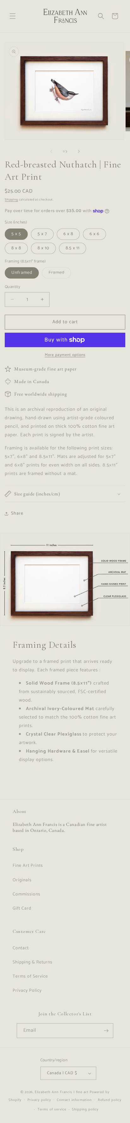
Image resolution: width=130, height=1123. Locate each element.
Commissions (26, 894)
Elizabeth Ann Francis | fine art (62, 1092)
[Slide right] (79, 151)
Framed (60, 274)
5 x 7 (42, 234)
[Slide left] (51, 151)
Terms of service (52, 1109)
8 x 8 (16, 248)
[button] (13, 16)
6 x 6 (94, 234)
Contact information (74, 1100)
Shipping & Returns (32, 962)
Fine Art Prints (28, 865)
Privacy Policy (27, 990)
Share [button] (17, 513)
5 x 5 (16, 234)
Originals (22, 880)
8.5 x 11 (73, 248)
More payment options (65, 355)
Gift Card (22, 908)
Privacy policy (39, 1100)
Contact (21, 948)
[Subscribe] (106, 1030)
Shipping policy (85, 1109)
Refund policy (109, 1100)
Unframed (21, 272)
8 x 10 (43, 248)
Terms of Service (30, 976)
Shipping (11, 199)
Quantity (12, 287)
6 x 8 (68, 234)
